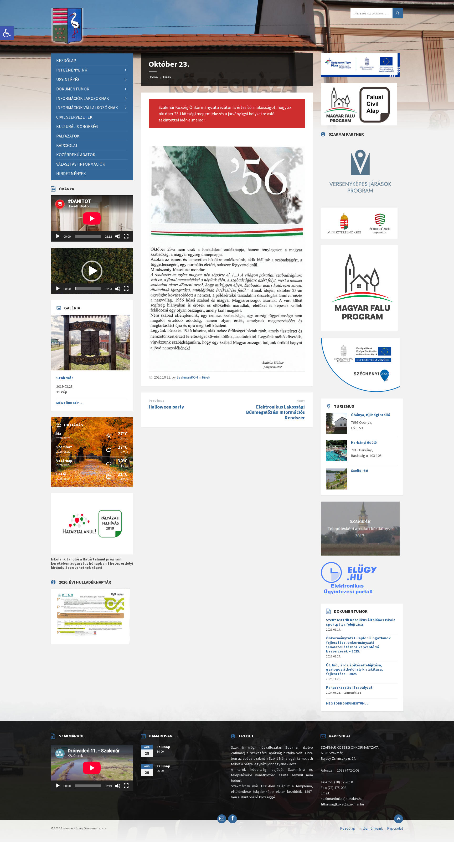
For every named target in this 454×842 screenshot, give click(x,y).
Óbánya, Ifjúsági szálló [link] (370, 414)
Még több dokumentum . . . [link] (347, 703)
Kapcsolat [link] (395, 828)
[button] (91, 271)
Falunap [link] (163, 746)
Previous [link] (156, 401)
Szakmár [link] (64, 377)
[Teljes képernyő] (126, 236)
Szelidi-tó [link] (359, 470)
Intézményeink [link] (371, 828)
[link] (7, 33)
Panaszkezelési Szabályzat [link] (349, 687)
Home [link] (153, 77)
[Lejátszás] (57, 236)
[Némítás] (117, 236)
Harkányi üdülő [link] (364, 442)
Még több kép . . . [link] (70, 403)
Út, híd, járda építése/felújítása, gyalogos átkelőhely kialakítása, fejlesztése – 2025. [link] (354, 669)
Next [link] (300, 401)
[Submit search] (398, 13)
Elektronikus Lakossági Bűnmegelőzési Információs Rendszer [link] (275, 412)
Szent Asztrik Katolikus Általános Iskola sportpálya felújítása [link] (360, 622)
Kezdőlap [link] (347, 828)
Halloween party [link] (166, 407)
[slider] (88, 288)
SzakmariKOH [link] (187, 377)
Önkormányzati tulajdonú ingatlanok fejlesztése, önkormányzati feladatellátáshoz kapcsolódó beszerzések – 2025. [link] (358, 645)
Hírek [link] (167, 77)
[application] (92, 218)
